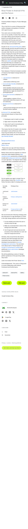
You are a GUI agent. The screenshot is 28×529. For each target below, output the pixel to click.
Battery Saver (5, 145)
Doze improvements (8, 94)
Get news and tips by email (12, 348)
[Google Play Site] (3, 317)
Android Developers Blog (16, 3)
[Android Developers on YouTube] (3, 312)
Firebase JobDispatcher (16, 196)
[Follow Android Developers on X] (14, 312)
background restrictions (15, 158)
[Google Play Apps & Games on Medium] (7, 321)
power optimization (12, 249)
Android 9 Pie (6, 112)
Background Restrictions (8, 140)
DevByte (18, 247)
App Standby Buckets (7, 136)
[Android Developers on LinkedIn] (7, 312)
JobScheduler (14, 191)
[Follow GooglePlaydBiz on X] (11, 321)
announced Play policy (16, 46)
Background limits (8, 104)
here (23, 260)
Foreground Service (15, 209)
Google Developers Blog (7, 296)
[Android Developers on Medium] (11, 312)
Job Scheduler (7, 78)
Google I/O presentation (8, 247)
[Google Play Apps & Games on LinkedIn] (3, 321)
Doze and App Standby (9, 84)
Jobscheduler (14, 203)
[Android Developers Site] (4, 308)
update (9, 61)
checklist (18, 180)
